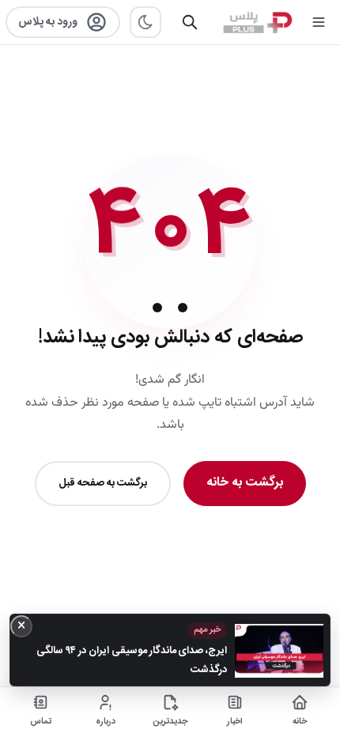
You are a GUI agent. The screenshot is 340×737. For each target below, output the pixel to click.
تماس (40, 722)
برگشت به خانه (244, 482)
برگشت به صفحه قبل (103, 483)
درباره (105, 722)
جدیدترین (170, 722)
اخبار (235, 722)
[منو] (318, 22)
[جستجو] (190, 22)
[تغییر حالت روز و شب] (145, 22)
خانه (300, 722)
